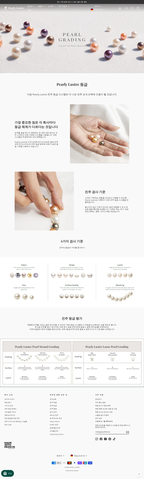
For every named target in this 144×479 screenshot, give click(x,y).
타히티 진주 (54, 425)
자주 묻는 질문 (100, 402)
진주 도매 (7, 425)
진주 (74, 327)
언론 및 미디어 (9, 415)
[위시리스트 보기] (132, 8)
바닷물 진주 (54, 431)
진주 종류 (53, 409)
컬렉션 (30, 6)
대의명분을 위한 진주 (12, 418)
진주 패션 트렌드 (10, 409)
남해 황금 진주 (55, 428)
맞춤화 (40, 6)
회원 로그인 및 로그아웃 (104, 412)
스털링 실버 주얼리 (102, 415)
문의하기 (98, 399)
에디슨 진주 (54, 415)
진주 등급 (53, 406)
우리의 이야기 (9, 399)
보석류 (50, 6)
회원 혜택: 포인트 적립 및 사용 (106, 409)
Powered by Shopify (72, 470)
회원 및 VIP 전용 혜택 (103, 406)
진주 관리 (98, 418)
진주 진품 (53, 402)
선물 (29, 10)
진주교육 (53, 399)
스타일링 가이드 (10, 412)
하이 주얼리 (62, 6)
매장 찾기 (7, 402)
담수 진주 (53, 412)
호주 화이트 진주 (56, 418)
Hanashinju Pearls (56, 434)
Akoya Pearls (55, 421)
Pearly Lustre (40, 94)
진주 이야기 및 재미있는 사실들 (15, 421)
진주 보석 (82, 94)
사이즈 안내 (8, 406)
